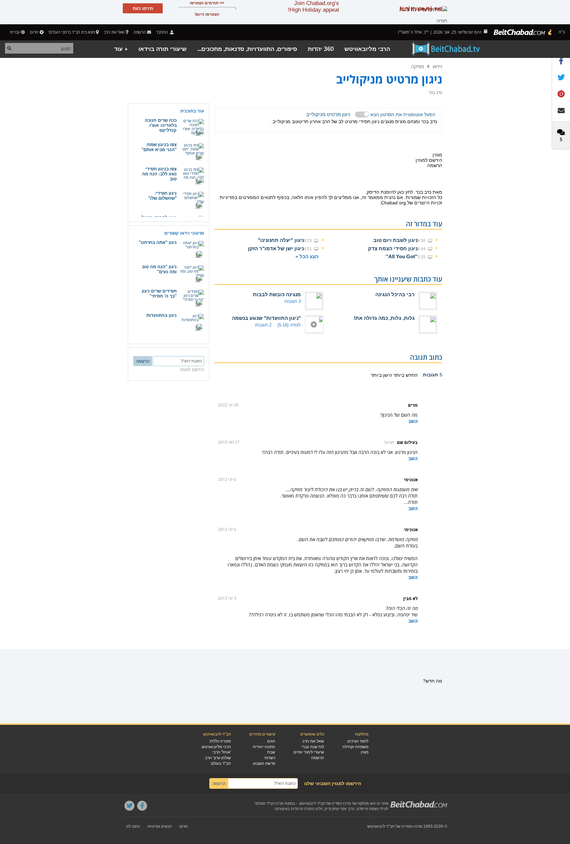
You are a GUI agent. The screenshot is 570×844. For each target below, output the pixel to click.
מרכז (418, 826)
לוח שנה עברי (312, 746)
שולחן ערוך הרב (218, 757)
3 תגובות (293, 301)
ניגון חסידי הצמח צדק (393, 248)
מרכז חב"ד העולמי (269, 803)
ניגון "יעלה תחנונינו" (281, 240)
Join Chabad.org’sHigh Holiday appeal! (313, 6)
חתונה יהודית (264, 746)
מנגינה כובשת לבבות (277, 294)
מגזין (364, 752)
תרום (34, 32)
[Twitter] (129, 806)
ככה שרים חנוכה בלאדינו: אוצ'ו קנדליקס (161, 125)
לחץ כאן (405, 192)
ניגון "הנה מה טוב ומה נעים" (159, 269)
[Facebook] (142, 806)
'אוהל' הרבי (221, 752)
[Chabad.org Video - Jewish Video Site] (446, 49)
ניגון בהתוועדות (161, 315)
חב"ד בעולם (221, 763)
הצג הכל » (306, 256)
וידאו (437, 66)
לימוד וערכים (357, 741)
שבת (271, 752)
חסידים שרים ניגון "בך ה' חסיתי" (159, 294)
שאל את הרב (114, 32)
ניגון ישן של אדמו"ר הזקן (276, 248)
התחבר (162, 32)
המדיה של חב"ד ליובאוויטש (390, 826)
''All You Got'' (402, 256)
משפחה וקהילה (355, 746)
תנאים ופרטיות (159, 826)
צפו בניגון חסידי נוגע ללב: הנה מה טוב (159, 173)
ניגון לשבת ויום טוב (395, 240)
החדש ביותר (405, 375)
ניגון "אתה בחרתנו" (158, 242)
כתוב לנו (133, 826)
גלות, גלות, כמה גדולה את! (384, 318)
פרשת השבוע (264, 763)
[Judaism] (523, 32)
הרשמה (317, 757)
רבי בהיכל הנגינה (395, 294)
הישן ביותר (381, 375)
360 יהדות (321, 49)
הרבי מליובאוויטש (367, 49)
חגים (271, 741)
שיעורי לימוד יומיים (308, 752)
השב (413, 421)
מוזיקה (417, 66)
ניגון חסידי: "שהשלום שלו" (162, 196)
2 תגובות (263, 324)
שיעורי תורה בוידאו (162, 49)
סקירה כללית (220, 741)
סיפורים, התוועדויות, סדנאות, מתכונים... (247, 49)
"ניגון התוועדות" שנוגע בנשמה (266, 318)
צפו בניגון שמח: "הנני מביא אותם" (159, 147)
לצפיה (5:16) (289, 324)
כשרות (270, 757)
